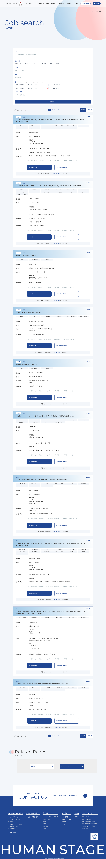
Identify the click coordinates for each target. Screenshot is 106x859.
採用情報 (66, 817)
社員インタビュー (66, 819)
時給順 (90, 110)
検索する (53, 102)
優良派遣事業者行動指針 (88, 821)
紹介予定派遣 (42, 63)
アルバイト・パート (30, 63)
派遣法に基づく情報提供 (88, 826)
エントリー (65, 824)
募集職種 (64, 822)
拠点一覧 (45, 826)
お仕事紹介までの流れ (14, 819)
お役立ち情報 (12, 829)
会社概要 (45, 823)
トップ (91, 11)
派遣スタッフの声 (13, 826)
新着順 (83, 110)
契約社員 (18, 63)
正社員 (57, 63)
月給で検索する (20, 88)
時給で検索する (20, 85)
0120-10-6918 (56, 174)
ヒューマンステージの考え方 (50, 817)
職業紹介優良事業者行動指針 (90, 823)
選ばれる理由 (46, 819)
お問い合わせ (85, 817)
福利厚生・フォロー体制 (15, 824)
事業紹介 (45, 821)
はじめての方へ (14, 817)
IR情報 (76, 3)
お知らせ (45, 828)
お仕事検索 (41, 3)
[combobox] (15, 78)
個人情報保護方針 (87, 819)
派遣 (51, 63)
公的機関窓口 (85, 828)
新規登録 (10, 822)
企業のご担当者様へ (51, 3)
